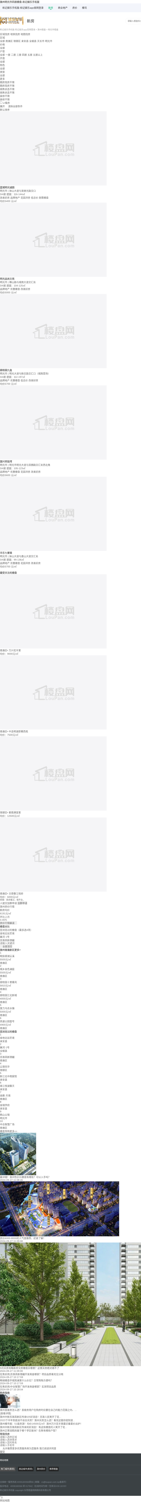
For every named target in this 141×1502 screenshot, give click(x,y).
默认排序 (5, 109)
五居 (30, 54)
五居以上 (38, 54)
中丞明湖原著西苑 (18, 731)
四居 (24, 54)
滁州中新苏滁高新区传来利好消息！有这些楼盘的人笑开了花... (33, 1427)
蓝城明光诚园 (7, 187)
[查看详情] (5, 1413)
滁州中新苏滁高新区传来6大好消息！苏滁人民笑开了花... (30, 1416)
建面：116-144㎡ (16, 194)
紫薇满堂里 (15, 812)
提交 (2, 1451)
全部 (2, 41)
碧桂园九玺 (6, 370)
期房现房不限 (7, 85)
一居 (8, 54)
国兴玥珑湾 (6, 461)
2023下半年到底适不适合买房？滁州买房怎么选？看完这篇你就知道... (37, 1420)
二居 (13, 54)
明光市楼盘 (53, 30)
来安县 (25, 41)
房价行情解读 (8, 923)
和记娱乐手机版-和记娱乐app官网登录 (23, 7)
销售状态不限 (7, 92)
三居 (19, 54)
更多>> (13, 1131)
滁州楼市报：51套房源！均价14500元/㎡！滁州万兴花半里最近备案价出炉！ (41, 1423)
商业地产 (63, 7)
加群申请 (22, 903)
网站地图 (4, 1460)
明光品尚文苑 (7, 278)
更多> (17, 949)
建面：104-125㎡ (16, 285)
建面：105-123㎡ (16, 468)
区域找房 (5, 34)
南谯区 (9, 41)
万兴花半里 (15, 650)
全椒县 (32, 41)
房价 (74, 7)
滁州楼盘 (41, 30)
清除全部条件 (15, 106)
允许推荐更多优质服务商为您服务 (28, 1448)
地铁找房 (15, 34)
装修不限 (5, 99)
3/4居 (3, 194)
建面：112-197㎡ (16, 377)
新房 (50, 7)
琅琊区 (17, 41)
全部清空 (6, 946)
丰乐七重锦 (6, 552)
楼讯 (84, 7)
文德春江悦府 (16, 893)
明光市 (48, 41)
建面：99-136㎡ (15, 559)
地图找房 (25, 34)
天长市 (40, 41)
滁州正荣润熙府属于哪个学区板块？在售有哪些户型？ (29, 1430)
